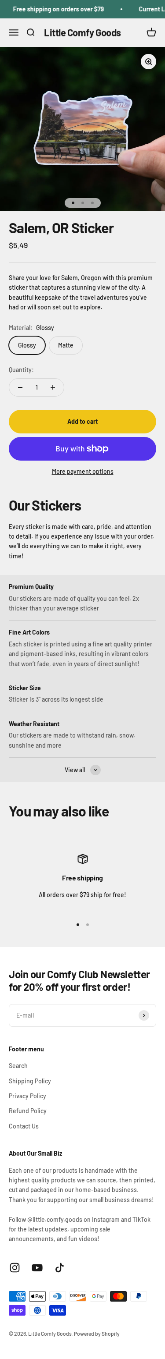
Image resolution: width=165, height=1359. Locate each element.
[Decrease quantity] (20, 387)
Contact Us (24, 1126)
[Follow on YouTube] (37, 1268)
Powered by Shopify (97, 1334)
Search (18, 1065)
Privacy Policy (27, 1096)
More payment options (83, 471)
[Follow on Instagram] (15, 1268)
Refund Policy (28, 1110)
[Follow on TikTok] (60, 1268)
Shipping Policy (30, 1081)
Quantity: (21, 369)
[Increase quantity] (53, 387)
